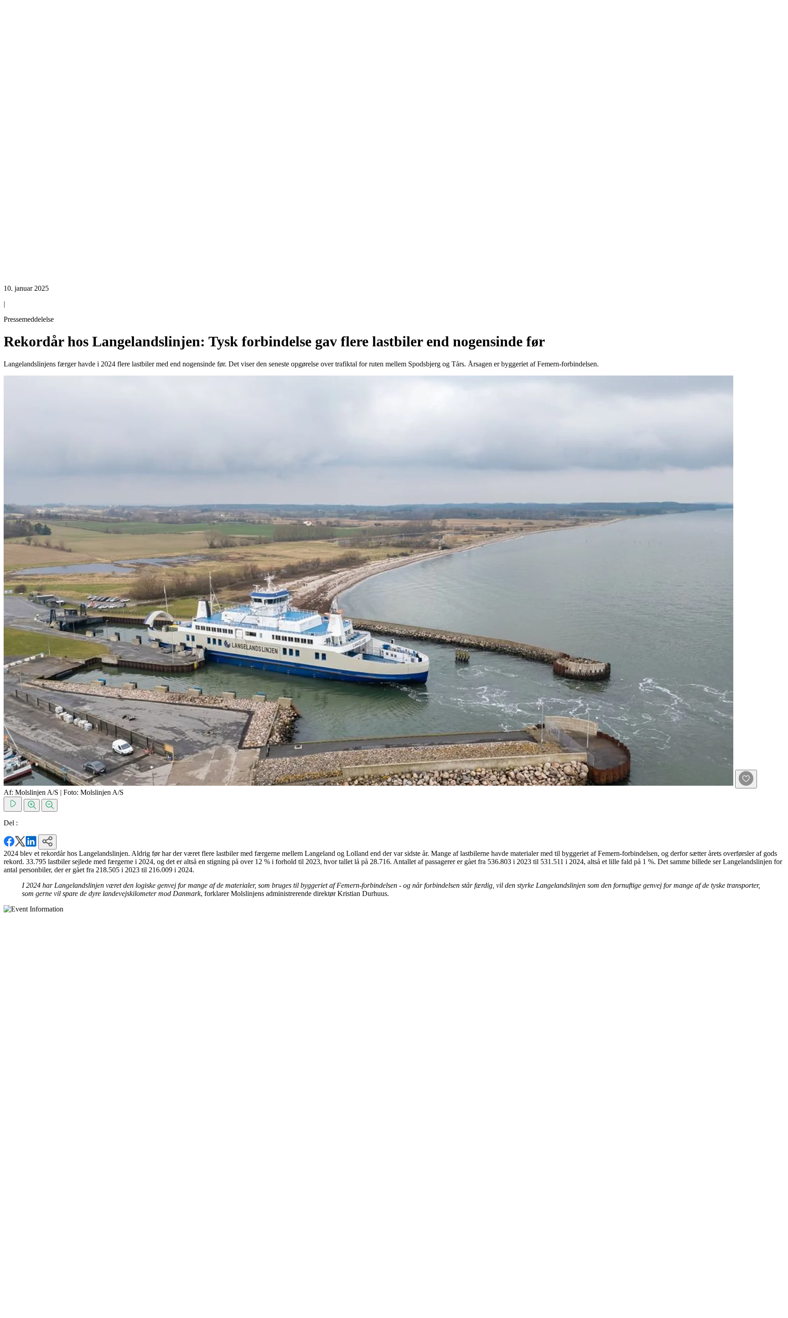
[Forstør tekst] (32, 805)
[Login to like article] (746, 779)
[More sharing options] (47, 841)
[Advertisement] (40, 140)
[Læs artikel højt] (13, 804)
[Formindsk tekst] (49, 805)
